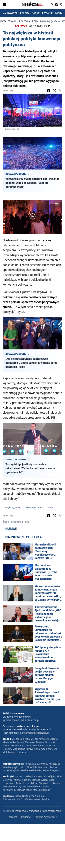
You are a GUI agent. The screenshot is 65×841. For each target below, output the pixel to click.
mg (11, 90)
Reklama (26, 816)
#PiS (50, 507)
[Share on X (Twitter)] (54, 90)
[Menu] (4, 4)
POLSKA (25, 13)
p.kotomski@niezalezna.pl (34, 732)
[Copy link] (60, 90)
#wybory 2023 (12, 507)
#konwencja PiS (34, 507)
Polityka (24, 21)
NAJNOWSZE (10, 13)
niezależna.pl (8, 21)
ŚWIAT (36, 13)
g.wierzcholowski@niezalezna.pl (21, 720)
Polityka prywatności (46, 816)
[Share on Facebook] (48, 90)
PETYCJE (47, 13)
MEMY (58, 13)
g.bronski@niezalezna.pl (37, 729)
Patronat (12, 816)
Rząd (35, 21)
